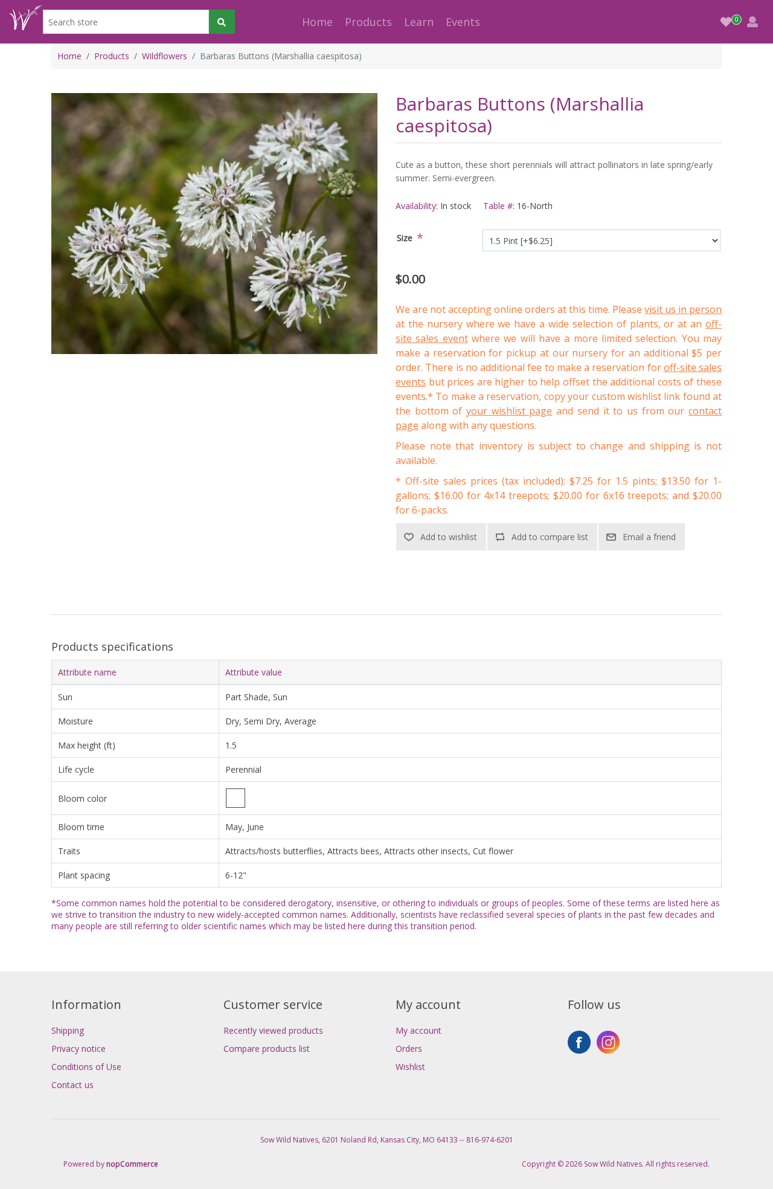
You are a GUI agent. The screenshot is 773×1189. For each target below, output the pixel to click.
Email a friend (649, 537)
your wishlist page (509, 410)
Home (317, 21)
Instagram (608, 1042)
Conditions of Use (86, 1066)
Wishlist (410, 1066)
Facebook (579, 1042)
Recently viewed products (273, 1030)
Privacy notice (78, 1048)
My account (418, 1030)
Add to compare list (550, 537)
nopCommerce (132, 1164)
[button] (368, 21)
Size (404, 237)
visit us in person (683, 309)
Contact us (72, 1085)
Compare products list (266, 1048)
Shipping (67, 1030)
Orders (409, 1048)
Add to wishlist (448, 537)
